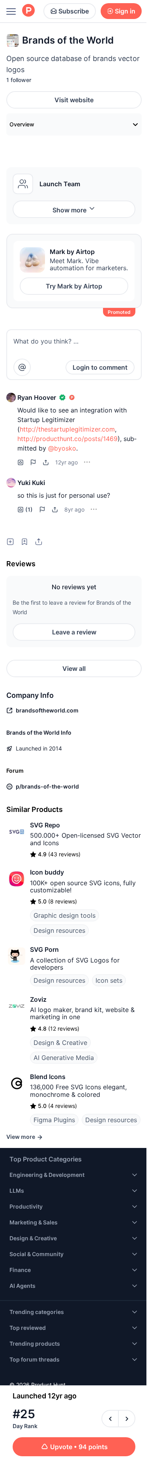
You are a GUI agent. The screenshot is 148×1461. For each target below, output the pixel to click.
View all (74, 668)
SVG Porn (44, 949)
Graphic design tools (65, 915)
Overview (21, 124)
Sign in (125, 11)
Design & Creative (60, 1043)
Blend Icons (48, 1077)
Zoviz (38, 999)
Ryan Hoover (36, 397)
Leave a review (74, 632)
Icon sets (109, 980)
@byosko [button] (62, 448)
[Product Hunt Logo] (28, 11)
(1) (29, 509)
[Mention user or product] (22, 367)
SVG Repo (45, 825)
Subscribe (73, 11)
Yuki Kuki (31, 483)
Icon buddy (47, 872)
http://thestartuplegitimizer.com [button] (67, 429)
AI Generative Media (64, 1058)
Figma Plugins (54, 1120)
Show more (69, 210)
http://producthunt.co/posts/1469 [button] (67, 439)
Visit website (74, 100)
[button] (11, 397)
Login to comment (100, 367)
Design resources (59, 930)
